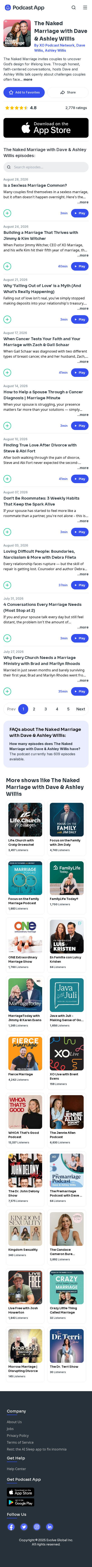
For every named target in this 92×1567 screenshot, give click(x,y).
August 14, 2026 (15, 386)
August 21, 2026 (15, 279)
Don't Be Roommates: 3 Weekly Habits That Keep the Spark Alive (41, 501)
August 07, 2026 (15, 492)
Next (80, 709)
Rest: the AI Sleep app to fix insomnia (37, 1449)
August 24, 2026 (15, 226)
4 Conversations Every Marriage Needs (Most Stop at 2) (42, 607)
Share (71, 92)
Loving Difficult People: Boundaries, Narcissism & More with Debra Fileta (39, 554)
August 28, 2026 (15, 179)
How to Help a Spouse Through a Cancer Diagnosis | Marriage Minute (43, 395)
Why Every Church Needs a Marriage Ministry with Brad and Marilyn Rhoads (41, 660)
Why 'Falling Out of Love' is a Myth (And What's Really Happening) (42, 288)
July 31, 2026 (13, 598)
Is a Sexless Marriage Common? (35, 185)
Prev (11, 709)
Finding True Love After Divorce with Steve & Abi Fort (40, 448)
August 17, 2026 (15, 333)
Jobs (10, 1428)
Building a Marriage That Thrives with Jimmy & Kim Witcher (40, 235)
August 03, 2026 (15, 545)
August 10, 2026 (15, 439)
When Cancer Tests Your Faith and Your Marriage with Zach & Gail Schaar (41, 342)
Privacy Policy (18, 1435)
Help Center (16, 1468)
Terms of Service (20, 1442)
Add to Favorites (27, 92)
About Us (14, 1422)
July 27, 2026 (13, 651)
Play (82, 213)
